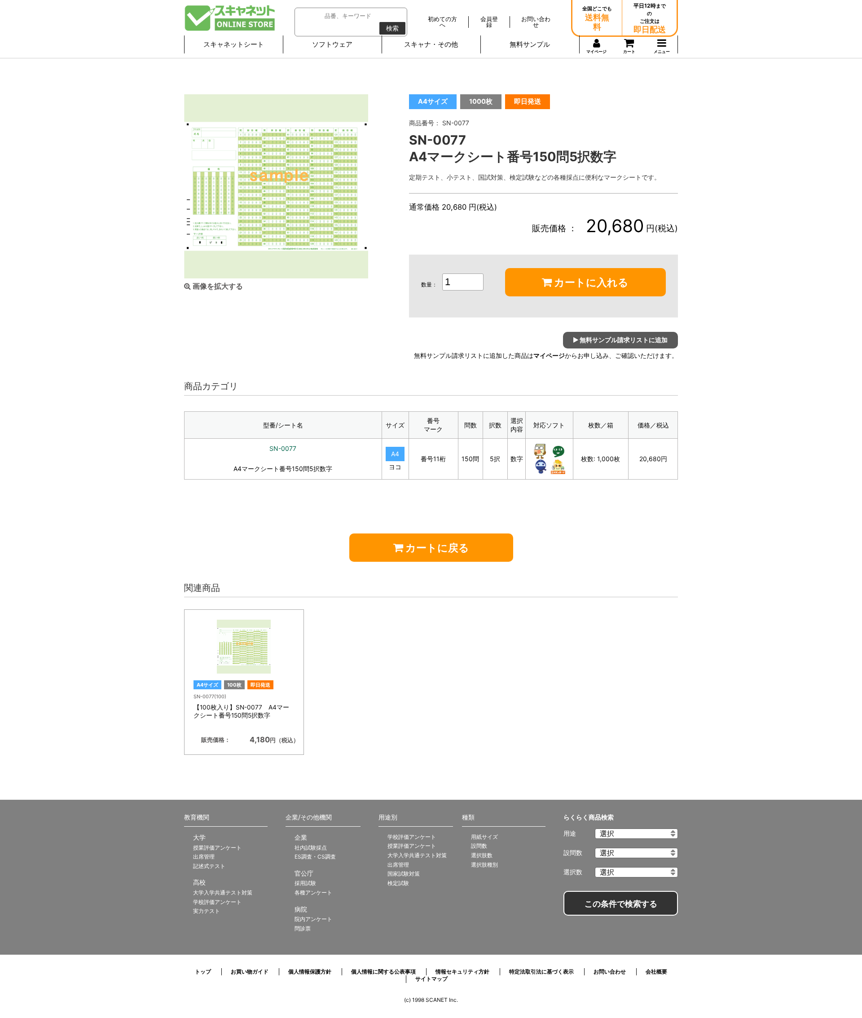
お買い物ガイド (249, 971)
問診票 (303, 928)
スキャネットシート (233, 44)
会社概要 (656, 971)
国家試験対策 (403, 873)
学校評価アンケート (217, 902)
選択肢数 (482, 855)
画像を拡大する (217, 286)
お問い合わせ (610, 971)
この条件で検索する (621, 903)
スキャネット (230, 17)
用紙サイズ (484, 836)
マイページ (549, 355)
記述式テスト (209, 866)
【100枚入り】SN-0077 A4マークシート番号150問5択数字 (241, 711)
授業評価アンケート (217, 847)
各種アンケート (313, 892)
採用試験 (305, 883)
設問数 (479, 845)
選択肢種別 (484, 864)
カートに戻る (436, 548)
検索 (392, 28)
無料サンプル (530, 44)
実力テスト (206, 911)
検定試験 (398, 883)
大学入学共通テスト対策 (222, 892)
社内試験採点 (311, 847)
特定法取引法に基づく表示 (541, 971)
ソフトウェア (332, 44)
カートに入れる (590, 282)
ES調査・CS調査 (315, 856)
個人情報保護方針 (309, 971)
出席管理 (204, 856)
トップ (203, 971)
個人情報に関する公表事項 (383, 971)
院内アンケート (313, 919)
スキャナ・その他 (431, 44)
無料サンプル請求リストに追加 (623, 340)
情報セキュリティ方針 (462, 971)
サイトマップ (431, 978)
